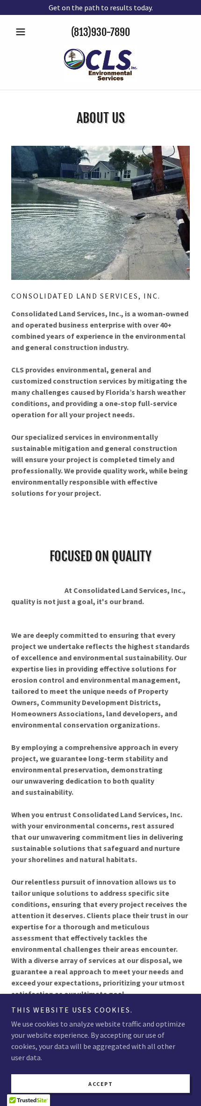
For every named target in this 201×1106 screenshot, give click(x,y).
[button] (24, 31)
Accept (100, 1083)
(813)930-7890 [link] (100, 32)
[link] (100, 63)
